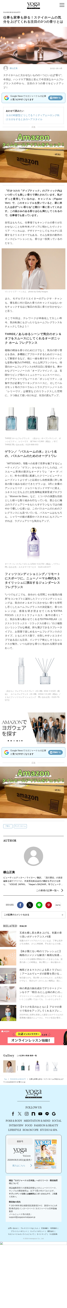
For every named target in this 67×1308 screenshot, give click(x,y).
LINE (39, 905)
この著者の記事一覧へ (47, 890)
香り (8, 826)
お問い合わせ (13, 1228)
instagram (26, 1114)
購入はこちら (19, 1165)
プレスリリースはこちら (29, 1228)
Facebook (20, 905)
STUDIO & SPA (48, 1130)
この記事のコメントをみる (16, 914)
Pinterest (48, 905)
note (33, 1114)
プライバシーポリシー (19, 1231)
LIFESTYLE (14, 1130)
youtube (40, 1114)
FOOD (28, 1125)
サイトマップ (42, 1234)
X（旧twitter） (30, 905)
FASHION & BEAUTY (46, 1125)
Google (54, 1114)
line (47, 1114)
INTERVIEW (16, 1125)
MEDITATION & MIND (37, 1121)
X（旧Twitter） (20, 1114)
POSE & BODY (14, 1121)
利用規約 (53, 1228)
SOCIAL (56, 1121)
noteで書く (58, 905)
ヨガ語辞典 (53, 1234)
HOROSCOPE (30, 1130)
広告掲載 (44, 1228)
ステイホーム (21, 826)
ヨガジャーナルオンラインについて (21, 1234)
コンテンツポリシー (37, 1231)
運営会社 (50, 1231)
